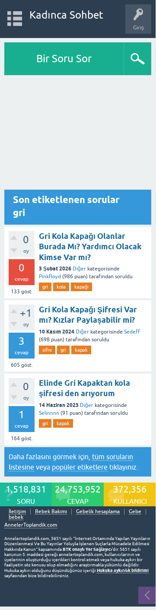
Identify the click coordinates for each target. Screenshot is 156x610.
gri (45, 286)
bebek (16, 517)
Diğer (79, 269)
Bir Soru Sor (64, 58)
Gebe (135, 512)
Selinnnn (49, 413)
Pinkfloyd (50, 276)
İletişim (17, 512)
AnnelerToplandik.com (30, 525)
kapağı (81, 286)
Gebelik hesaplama (98, 512)
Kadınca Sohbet (66, 15)
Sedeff (132, 332)
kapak (81, 350)
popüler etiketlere (80, 467)
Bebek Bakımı (51, 512)
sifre (47, 350)
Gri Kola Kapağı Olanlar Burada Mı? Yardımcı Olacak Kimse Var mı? (90, 247)
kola (61, 286)
